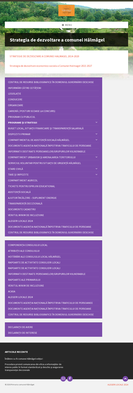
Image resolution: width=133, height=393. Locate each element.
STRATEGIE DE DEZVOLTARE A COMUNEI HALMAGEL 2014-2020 (44, 56)
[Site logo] (66, 15)
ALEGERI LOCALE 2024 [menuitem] (118, 384)
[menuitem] (53, 82)
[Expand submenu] (96, 122)
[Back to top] (125, 379)
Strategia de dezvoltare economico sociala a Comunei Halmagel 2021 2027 (51, 65)
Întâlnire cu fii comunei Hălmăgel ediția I (24, 358)
